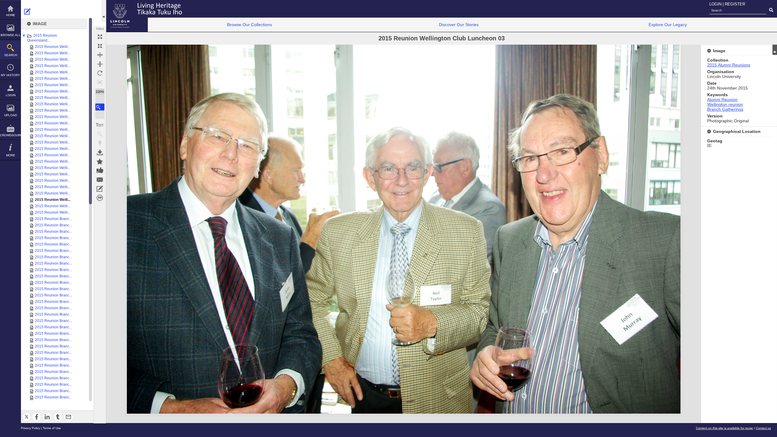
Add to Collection (100, 161)
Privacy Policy (30, 428)
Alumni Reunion (722, 99)
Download (100, 152)
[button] (99, 106)
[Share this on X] (26, 413)
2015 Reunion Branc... (53, 219)
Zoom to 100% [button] (100, 82)
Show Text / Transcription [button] (100, 125)
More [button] (10, 155)
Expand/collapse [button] (774, 50)
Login (10, 95)
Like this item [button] (100, 170)
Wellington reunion (725, 104)
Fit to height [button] (100, 64)
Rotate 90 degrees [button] (100, 73)
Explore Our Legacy (668, 24)
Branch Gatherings (725, 109)
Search (10, 55)
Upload (10, 115)
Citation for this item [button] (100, 197)
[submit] (771, 10)
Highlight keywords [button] (100, 143)
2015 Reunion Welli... (52, 47)
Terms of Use (52, 428)
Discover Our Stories (459, 24)
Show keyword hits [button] (100, 134)
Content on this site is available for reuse (724, 428)
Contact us (763, 428)
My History (10, 75)
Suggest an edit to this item (27, 11)
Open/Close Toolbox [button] (103, 11)
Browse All (11, 35)
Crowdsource (10, 135)
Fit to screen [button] (100, 45)
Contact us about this (100, 179)
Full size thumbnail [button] (100, 36)
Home (10, 15)
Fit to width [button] (100, 54)
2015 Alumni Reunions (728, 65)
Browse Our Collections (249, 24)
